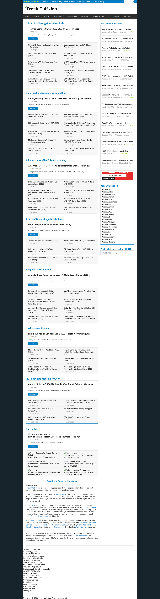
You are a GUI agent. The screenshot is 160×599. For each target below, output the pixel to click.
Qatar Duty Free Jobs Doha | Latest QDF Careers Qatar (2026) (79, 309)
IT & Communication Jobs (34, 565)
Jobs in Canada (108, 214)
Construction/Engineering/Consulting (46, 93)
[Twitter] (80, 595)
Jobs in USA (107, 212)
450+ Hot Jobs (29, 586)
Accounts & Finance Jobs (33, 556)
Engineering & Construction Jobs (36, 569)
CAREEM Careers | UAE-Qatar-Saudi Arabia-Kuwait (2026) (42, 418)
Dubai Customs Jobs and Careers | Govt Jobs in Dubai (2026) (43, 183)
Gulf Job (47, 598)
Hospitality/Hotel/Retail (38, 269)
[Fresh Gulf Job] (41, 8)
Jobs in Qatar (107, 199)
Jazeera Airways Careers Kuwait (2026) (43, 241)
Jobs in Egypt (107, 234)
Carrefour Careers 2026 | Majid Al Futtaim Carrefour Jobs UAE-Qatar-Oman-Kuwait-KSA (41, 302)
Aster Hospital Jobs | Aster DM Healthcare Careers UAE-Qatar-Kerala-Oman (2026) (43, 369)
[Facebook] (78, 595)
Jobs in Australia (108, 229)
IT (109, 16)
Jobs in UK (106, 217)
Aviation (116, 16)
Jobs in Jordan (108, 237)
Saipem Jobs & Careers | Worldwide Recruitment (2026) (77, 46)
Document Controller (31, 575)
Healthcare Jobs (30, 573)
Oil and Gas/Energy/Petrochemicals (45, 23)
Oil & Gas (46, 16)
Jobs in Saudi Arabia (110, 202)
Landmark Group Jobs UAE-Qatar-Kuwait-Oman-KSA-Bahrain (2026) (41, 292)
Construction (58, 16)
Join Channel (63, 459)
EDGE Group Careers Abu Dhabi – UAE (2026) (49, 224)
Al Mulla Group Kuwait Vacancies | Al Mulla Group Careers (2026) (59, 275)
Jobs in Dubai (107, 192)
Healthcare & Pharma (37, 328)
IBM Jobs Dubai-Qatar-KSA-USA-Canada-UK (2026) (41, 410)
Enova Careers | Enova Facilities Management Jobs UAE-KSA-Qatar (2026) (41, 192)
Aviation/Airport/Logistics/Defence (45, 219)
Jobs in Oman (107, 209)
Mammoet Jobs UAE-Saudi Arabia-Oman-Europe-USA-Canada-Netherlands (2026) (79, 124)
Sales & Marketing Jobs (33, 562)
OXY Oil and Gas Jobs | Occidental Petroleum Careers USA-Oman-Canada (78, 80)
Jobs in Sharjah (108, 197)
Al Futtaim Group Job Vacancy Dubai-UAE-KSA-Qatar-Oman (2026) (78, 200)
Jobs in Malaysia (108, 222)
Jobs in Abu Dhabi (109, 194)
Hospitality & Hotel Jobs (33, 558)
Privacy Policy (28, 591)
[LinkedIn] (82, 595)
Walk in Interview (69, 2)
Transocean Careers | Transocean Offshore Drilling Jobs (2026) (41, 71)
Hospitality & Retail (98, 16)
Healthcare (127, 16)
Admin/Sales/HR (72, 16)
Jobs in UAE (106, 189)
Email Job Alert (29, 588)
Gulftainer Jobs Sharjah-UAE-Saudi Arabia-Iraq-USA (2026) (41, 250)
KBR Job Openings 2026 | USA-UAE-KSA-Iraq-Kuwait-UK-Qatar (78, 116)
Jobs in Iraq (106, 232)
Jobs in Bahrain (108, 207)
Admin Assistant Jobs (32, 578)
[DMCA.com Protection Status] (28, 593)
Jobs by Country (56, 2)
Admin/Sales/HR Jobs (32, 554)
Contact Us (80, 2)
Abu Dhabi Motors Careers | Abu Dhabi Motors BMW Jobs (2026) (59, 166)
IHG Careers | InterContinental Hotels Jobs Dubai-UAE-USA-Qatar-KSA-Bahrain (79, 317)
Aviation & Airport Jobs (32, 567)
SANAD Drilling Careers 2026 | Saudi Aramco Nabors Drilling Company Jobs (42, 80)
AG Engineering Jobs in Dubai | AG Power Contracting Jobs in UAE (59, 98)
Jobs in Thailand (108, 242)
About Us (89, 2)
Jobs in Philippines (109, 227)
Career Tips (45, 2)
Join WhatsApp (99, 2)
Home (27, 16)
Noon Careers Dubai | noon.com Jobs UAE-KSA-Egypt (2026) (42, 208)
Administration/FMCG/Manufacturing (46, 160)
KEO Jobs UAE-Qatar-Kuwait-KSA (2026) (43, 123)
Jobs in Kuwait (108, 204)
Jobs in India (107, 219)
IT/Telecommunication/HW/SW (43, 378)
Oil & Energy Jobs (30, 551)
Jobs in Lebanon (108, 239)
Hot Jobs (37, 16)
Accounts (84, 16)
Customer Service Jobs (32, 580)
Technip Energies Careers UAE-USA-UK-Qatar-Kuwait (53, 29)
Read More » (32, 39)
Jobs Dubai (74, 533)
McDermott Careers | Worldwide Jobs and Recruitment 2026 (42, 141)
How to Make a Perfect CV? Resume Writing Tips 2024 (54, 437)
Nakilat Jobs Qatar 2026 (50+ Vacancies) (79, 241)
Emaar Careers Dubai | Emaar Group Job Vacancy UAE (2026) (79, 301)
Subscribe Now (108, 178)
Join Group (64, 371)
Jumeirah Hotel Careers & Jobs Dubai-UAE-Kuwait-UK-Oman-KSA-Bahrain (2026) (42, 310)
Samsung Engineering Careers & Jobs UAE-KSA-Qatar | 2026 (78, 141)
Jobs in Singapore (109, 224)
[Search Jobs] (135, 1)
